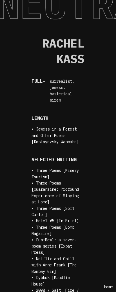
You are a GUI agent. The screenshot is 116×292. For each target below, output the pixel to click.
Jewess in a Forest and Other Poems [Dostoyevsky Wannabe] (55, 135)
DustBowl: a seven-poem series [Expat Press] (54, 246)
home (108, 286)
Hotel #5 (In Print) (57, 220)
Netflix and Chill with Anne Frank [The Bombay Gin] (54, 265)
